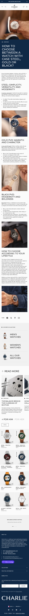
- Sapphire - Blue (6, 509)
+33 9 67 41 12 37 (9, 552)
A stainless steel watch (7, 93)
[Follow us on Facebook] (8, 610)
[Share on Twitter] (11, 318)
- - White (6, 446)
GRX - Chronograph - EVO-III (6, 488)
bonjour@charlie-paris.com (12, 550)
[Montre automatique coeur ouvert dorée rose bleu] (14, 299)
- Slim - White (21, 508)
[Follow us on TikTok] (20, 610)
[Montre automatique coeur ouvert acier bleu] (14, 123)
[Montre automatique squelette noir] (14, 235)
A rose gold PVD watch (6, 146)
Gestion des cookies (20, 613)
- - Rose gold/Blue (21, 488)
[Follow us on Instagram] (12, 610)
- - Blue (20, 467)
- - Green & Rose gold (20, 446)
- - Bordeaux (6, 467)
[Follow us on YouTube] (16, 610)
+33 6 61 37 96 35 (11, 553)
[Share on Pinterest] (15, 318)
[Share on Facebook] (7, 318)
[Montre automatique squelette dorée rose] (14, 178)
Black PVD (4, 202)
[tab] (7, 419)
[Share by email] (19, 318)
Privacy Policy (19, 591)
